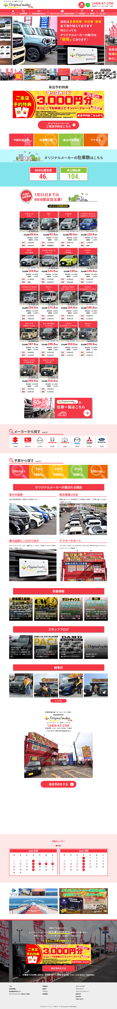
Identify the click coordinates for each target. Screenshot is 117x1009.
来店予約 (81, 6)
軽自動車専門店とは (38, 14)
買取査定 (82, 14)
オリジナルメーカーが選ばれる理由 (62, 14)
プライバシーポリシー (82, 991)
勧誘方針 (78, 994)
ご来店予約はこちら (58, 125)
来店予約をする (58, 784)
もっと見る (58, 701)
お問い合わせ (79, 999)
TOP (13, 14)
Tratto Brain (73, 1006)
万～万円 (39, 471)
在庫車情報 (23, 14)
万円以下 (19, 471)
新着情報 (45, 994)
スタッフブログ (80, 986)
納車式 (92, 14)
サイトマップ (79, 989)
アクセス (102, 14)
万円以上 (98, 471)
